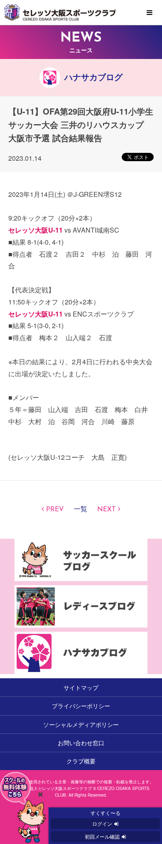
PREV (55, 509)
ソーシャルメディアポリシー (81, 724)
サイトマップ (81, 687)
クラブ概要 (81, 761)
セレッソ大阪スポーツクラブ (81, 12)
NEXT (106, 509)
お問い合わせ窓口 (81, 742)
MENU (149, 13)
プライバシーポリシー (81, 706)
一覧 (80, 509)
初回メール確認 (102, 836)
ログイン (102, 823)
